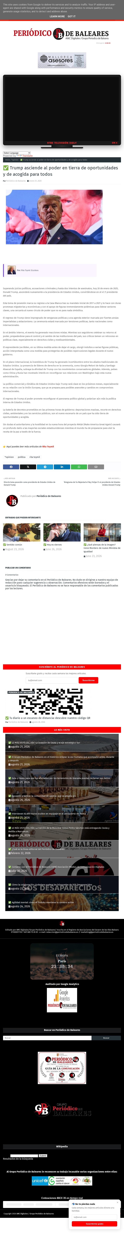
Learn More (57, 16)
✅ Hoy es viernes (52, 544)
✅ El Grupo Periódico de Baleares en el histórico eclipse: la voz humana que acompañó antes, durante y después (61, 759)
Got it (72, 16)
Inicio (7, 160)
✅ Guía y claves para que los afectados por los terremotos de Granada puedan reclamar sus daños (59, 778)
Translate (28, 155)
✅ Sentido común (12, 544)
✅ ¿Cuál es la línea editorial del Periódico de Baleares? (36, 849)
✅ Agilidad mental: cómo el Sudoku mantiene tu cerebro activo (41, 902)
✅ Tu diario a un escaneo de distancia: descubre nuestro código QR (47, 718)
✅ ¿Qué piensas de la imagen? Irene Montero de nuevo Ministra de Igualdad (102, 548)
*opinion (14, 160)
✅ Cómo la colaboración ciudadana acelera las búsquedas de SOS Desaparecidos (50, 884)
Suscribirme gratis (94, 1224)
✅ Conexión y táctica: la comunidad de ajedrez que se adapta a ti (42, 796)
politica (21, 457)
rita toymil (34, 457)
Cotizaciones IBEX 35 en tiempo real (62, 1198)
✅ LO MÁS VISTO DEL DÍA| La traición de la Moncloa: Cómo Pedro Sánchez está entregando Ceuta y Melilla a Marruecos (58, 830)
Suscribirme (88, 680)
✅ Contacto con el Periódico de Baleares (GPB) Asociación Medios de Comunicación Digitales (56, 867)
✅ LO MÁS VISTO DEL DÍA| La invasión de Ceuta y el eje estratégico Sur (44, 742)
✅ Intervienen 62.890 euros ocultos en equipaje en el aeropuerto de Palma (47, 813)
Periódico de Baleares (16, 181)
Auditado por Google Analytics (62, 984)
